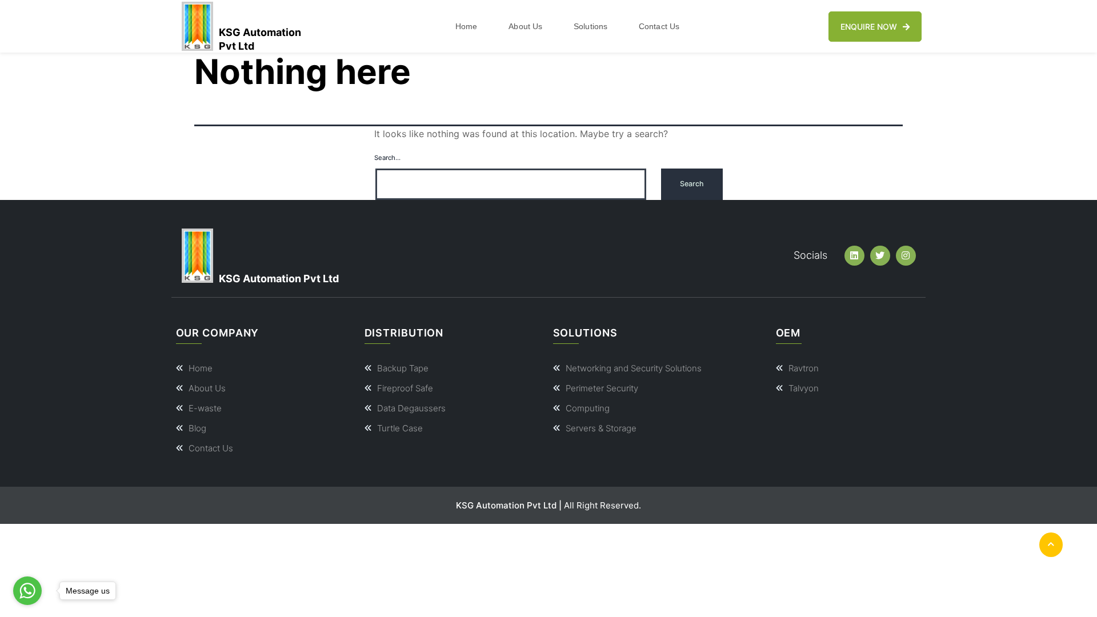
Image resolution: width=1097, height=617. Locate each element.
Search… (387, 158)
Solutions (590, 26)
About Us (525, 26)
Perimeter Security (602, 388)
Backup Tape (403, 368)
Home (466, 26)
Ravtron (803, 368)
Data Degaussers (411, 408)
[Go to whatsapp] (27, 590)
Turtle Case (400, 428)
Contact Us (659, 26)
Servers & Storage (601, 428)
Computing (588, 408)
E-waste (205, 408)
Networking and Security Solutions (634, 368)
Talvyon (803, 388)
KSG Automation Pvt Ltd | (509, 505)
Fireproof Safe (405, 388)
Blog (197, 428)
